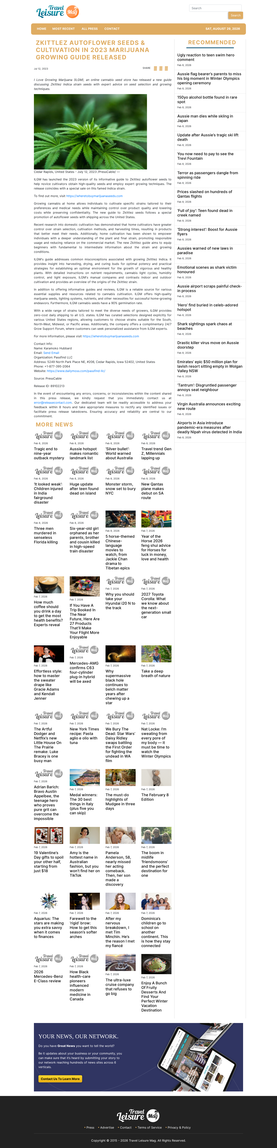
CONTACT (112, 29)
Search (236, 15)
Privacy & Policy (179, 1127)
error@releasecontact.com (53, 402)
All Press (90, 29)
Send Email (51, 353)
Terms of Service (150, 1127)
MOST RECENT (63, 29)
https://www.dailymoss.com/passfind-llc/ (76, 371)
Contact (126, 1127)
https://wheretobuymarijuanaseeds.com (94, 196)
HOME (41, 29)
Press (90, 1127)
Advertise (107, 1127)
